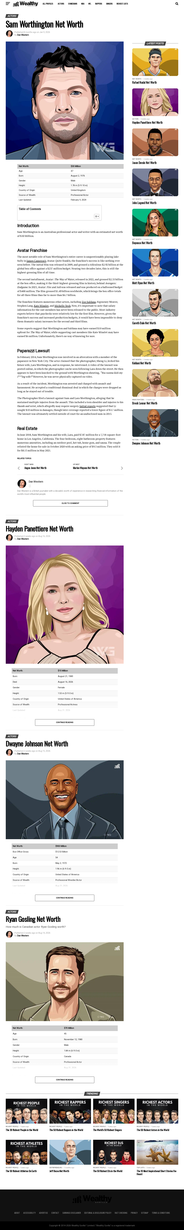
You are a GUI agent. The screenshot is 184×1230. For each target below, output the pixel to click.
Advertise (43, 1212)
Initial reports (87, 406)
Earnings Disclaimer (72, 1212)
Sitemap (144, 1212)
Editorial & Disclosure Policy (97, 1212)
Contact (55, 1212)
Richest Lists (122, 3)
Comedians (72, 3)
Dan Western (23, 35)
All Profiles (48, 3)
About (17, 1212)
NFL (89, 3)
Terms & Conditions (161, 1212)
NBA (82, 3)
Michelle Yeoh (62, 305)
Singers (109, 3)
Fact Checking (121, 1212)
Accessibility (29, 1212)
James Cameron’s (36, 260)
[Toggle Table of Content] (95, 216)
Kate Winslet (41, 305)
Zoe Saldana (89, 301)
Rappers (98, 3)
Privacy (134, 1212)
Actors (61, 3)
